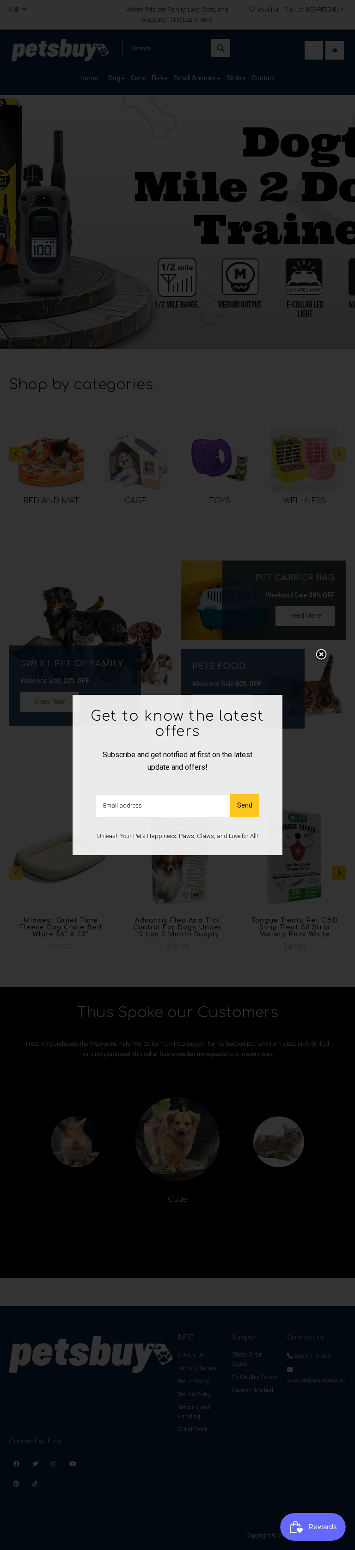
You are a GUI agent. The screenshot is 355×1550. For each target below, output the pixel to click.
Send (244, 805)
